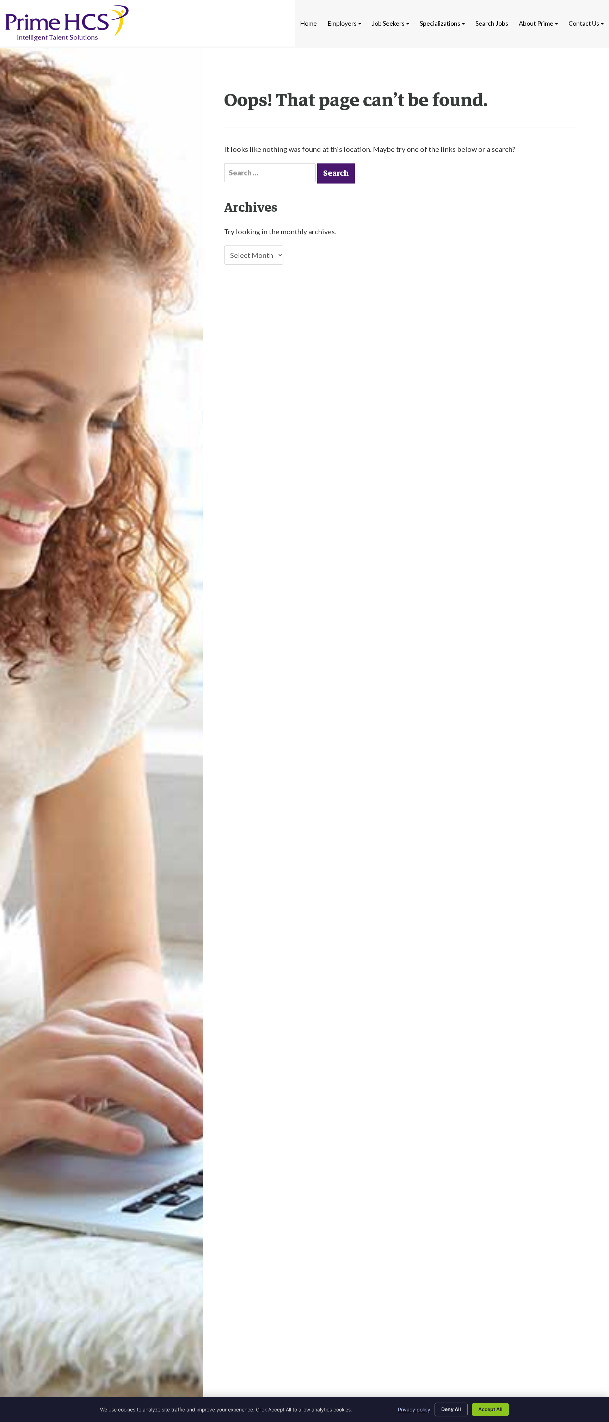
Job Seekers (389, 23)
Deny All (451, 1409)
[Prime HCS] (67, 23)
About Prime (536, 23)
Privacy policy (414, 1409)
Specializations (440, 23)
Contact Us (584, 23)
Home (308, 23)
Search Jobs (491, 23)
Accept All (490, 1409)
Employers (342, 23)
